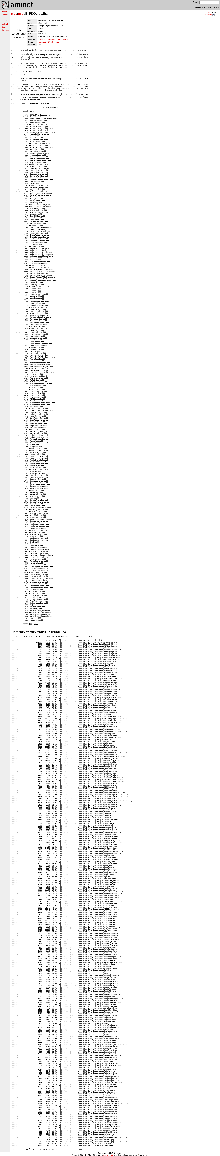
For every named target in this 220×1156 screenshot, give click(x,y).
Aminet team (108, 1155)
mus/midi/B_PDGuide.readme (49, 42)
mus (14, 13)
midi (21, 13)
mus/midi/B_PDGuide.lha (47, 39)
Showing (208, 15)
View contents (63, 39)
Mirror (209, 12)
